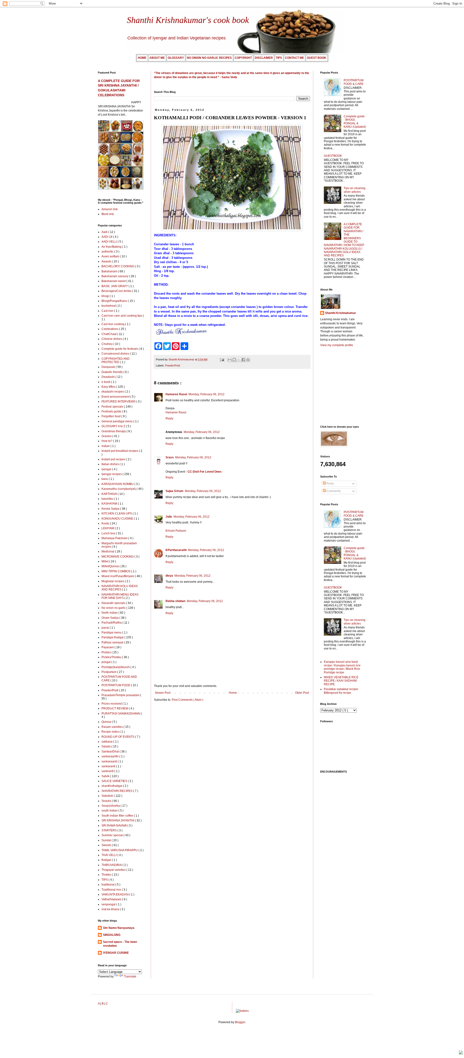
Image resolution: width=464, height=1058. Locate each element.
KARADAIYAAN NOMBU (118, 484)
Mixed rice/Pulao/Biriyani (118, 576)
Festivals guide (112, 411)
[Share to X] (238, 359)
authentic (108, 251)
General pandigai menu (117, 421)
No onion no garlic (114, 608)
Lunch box (109, 533)
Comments (333, 491)
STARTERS (109, 830)
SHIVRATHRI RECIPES (117, 791)
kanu (105, 479)
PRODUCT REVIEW (115, 708)
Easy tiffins (109, 386)
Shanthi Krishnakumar (340, 313)
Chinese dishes (112, 339)
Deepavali (109, 367)
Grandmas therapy (114, 431)
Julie (169, 516)
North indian (110, 612)
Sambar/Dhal (111, 751)
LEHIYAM (108, 528)
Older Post (302, 692)
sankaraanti (110, 761)
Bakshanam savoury (115, 276)
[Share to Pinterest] (248, 359)
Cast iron (108, 311)
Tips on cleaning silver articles (354, 189)
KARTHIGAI (110, 494)
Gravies (107, 436)
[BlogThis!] (234, 359)
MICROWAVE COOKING (118, 556)
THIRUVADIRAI (112, 865)
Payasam (108, 647)
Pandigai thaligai (113, 637)
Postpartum (109, 672)
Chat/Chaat (109, 334)
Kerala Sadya (111, 508)
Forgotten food (111, 416)
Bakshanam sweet (114, 281)
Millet (105, 561)
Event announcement (116, 396)
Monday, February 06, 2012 (206, 394)
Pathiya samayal (113, 642)
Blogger (240, 1022)
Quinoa (107, 721)
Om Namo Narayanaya (118, 928)
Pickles (107, 652)
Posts (330, 483)
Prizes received (112, 703)
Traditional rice (112, 889)
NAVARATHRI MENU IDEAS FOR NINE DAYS (120, 596)
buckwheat (109, 305)
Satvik (106, 776)
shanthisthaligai (112, 786)
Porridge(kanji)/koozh (116, 667)
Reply (169, 418)
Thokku (107, 874)
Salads (106, 746)
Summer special (112, 835)
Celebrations (110, 329)
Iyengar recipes (112, 474)
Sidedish (108, 795)
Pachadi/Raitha (112, 622)
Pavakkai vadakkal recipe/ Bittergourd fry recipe (341, 690)
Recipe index (111, 731)
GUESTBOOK (333, 155)
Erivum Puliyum (176, 530)
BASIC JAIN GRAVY (115, 286)
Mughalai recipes (113, 581)
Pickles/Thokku (112, 657)
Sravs (170, 457)
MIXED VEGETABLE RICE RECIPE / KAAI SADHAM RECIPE (341, 681)
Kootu (106, 523)
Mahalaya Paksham (115, 538)
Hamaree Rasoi (176, 394)
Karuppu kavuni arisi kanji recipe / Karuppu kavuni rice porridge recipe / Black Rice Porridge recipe (342, 667)
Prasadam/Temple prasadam (121, 695)
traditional (108, 884)
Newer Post (162, 692)
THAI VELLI (109, 855)
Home (233, 692)
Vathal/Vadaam (112, 899)
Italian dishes (111, 464)
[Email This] (229, 359)
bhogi (106, 296)
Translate (130, 976)
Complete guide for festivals (120, 348)
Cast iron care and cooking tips (122, 315)
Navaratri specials (114, 603)
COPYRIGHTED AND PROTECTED (116, 360)
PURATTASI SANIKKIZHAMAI (121, 713)
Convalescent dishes (116, 353)
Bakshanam (110, 271)
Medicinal (108, 551)
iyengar (107, 469)
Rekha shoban (175, 601)
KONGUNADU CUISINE (118, 518)
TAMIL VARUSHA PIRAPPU (120, 850)
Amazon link (110, 209)
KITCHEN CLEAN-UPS (117, 513)
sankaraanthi (110, 756)
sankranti (108, 771)
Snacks (107, 801)
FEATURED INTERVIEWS (119, 401)
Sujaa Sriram (174, 491)
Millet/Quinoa (111, 566)
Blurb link (108, 214)
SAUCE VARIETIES (115, 781)
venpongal (109, 904)
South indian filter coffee (118, 815)
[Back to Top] (461, 1053)
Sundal (107, 840)
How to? (107, 441)
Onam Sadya (110, 617)
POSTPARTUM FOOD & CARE (353, 82)
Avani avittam (111, 256)
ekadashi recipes (113, 391)
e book (106, 382)
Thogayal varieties (114, 870)
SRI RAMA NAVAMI (114, 825)
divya (169, 575)
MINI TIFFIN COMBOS (116, 571)
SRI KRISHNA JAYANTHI (118, 820)
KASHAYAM (110, 503)
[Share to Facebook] (243, 359)
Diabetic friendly (112, 372)
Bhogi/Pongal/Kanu (115, 301)
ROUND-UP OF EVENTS (118, 736)
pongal (106, 662)
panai (106, 627)
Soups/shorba (111, 805)
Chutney (107, 344)
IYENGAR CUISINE (116, 952)
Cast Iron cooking (113, 324)
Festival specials (113, 406)
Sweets (107, 845)
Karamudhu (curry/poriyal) (119, 489)
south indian (110, 810)
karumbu (108, 498)
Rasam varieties (112, 727)
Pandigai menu (112, 632)
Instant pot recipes (114, 459)
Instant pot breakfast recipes (120, 451)
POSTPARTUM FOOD (116, 685)
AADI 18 (107, 236)
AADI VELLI (110, 241)
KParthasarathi (176, 550)
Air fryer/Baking (112, 246)
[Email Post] (221, 359)
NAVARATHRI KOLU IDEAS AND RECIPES (120, 587)
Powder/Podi (172, 365)
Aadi (105, 232)
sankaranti (109, 766)
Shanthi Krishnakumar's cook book (188, 20)
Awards (107, 261)
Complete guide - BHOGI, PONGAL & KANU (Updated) (355, 121)
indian (106, 446)
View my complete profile (336, 345)
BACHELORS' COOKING (118, 266)
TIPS (105, 879)
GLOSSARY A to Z (114, 426)
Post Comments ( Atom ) (187, 699)
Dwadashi (109, 377)
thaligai (107, 860)
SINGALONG (111, 935)
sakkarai (107, 741)
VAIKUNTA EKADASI (115, 894)
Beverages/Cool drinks (117, 291)
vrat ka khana (111, 909)
